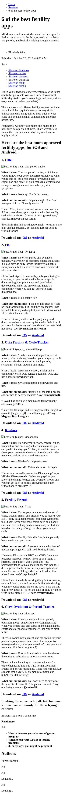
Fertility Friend (16, 500)
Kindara (11, 430)
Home (11, 4)
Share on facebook (18, 70)
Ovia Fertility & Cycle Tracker (27, 342)
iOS (24, 237)
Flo (7, 245)
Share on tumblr (17, 85)
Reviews (13, 7)
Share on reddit (16, 82)
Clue (8, 160)
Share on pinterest (18, 76)
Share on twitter (17, 73)
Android (38, 237)
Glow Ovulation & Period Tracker (29, 606)
